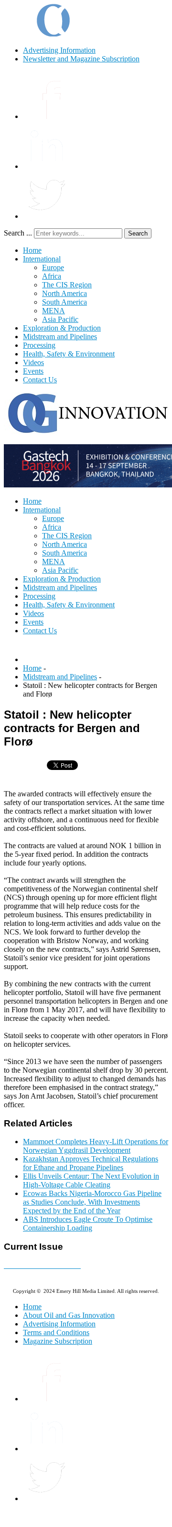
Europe (53, 267)
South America (64, 302)
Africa (51, 276)
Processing (39, 345)
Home (32, 250)
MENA (53, 311)
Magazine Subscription (57, 1341)
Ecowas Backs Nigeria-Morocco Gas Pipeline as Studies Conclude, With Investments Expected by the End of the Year (92, 1202)
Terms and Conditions (56, 1332)
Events (33, 371)
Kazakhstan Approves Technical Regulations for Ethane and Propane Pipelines (90, 1163)
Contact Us (40, 380)
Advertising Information (59, 50)
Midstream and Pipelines (60, 336)
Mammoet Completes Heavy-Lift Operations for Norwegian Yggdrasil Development (95, 1145)
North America (64, 293)
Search (138, 233)
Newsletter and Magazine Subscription (81, 59)
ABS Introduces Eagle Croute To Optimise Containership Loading (87, 1223)
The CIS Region (67, 285)
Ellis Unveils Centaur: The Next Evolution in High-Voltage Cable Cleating (91, 1180)
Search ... (18, 233)
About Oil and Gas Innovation (69, 1315)
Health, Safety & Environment (69, 354)
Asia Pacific (60, 319)
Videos (33, 362)
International (42, 259)
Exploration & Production (62, 328)
